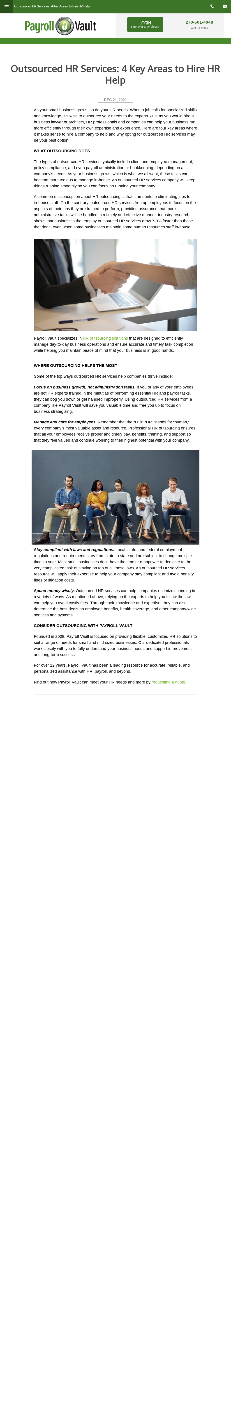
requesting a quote (168, 682)
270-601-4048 (199, 22)
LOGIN (145, 24)
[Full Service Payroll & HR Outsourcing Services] (61, 26)
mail (224, 6)
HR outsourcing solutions (105, 338)
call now (212, 6)
